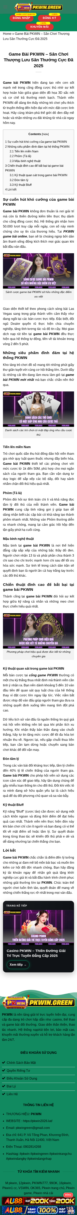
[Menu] (5, 7)
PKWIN (46, 882)
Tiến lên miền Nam (24, 151)
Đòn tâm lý (19, 180)
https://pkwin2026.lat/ (37, 1121)
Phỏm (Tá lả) (20, 156)
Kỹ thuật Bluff (21, 184)
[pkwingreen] (38, 7)
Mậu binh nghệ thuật (25, 161)
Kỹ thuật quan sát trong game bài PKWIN (38, 175)
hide (45, 134)
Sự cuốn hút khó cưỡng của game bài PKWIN (36, 141)
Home (7, 33)
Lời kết (10, 189)
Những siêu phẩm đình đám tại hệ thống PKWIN (37, 146)
